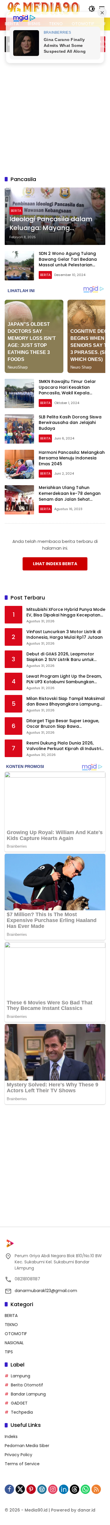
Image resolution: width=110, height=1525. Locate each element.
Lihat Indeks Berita (55, 564)
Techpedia (22, 1412)
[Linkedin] (63, 1489)
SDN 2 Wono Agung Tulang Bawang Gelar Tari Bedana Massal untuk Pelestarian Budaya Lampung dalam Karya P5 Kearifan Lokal (72, 265)
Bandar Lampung (28, 1394)
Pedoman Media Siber (27, 1446)
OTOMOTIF (16, 1334)
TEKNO (11, 1325)
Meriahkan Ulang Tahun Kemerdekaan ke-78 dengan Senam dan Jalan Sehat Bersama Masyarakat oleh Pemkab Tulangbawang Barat (71, 499)
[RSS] (96, 1489)
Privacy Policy (18, 1455)
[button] (91, 8)
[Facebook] (9, 1489)
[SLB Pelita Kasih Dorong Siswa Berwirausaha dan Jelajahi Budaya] (19, 429)
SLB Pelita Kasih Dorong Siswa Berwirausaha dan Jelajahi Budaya (70, 422)
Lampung (20, 1376)
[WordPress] (42, 1489)
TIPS (9, 1352)
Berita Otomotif (27, 1385)
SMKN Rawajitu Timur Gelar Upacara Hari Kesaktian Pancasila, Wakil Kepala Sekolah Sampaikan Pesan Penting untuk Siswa (67, 393)
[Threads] (74, 1489)
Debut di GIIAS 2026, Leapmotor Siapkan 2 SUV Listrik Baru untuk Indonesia (60, 657)
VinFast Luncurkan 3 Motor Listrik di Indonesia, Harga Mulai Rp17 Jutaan (64, 634)
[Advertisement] (55, 113)
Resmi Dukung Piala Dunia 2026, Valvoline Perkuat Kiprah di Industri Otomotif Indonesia (63, 746)
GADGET (19, 1403)
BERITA (16, 210)
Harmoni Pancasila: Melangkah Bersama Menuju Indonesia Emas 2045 (72, 458)
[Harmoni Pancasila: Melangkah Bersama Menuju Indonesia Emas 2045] (19, 464)
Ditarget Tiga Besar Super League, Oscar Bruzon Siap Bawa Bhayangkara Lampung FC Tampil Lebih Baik (62, 724)
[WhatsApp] (85, 1489)
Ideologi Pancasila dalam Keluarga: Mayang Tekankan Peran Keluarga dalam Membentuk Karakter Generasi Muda (52, 224)
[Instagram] (52, 1489)
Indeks (11, 1436)
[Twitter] (20, 1489)
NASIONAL (14, 1343)
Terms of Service (22, 1464)
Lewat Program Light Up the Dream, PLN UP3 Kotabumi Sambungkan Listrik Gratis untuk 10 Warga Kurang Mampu (65, 679)
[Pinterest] (31, 1489)
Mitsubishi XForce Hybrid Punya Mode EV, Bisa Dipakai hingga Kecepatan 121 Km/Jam (65, 612)
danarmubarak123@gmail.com (46, 1291)
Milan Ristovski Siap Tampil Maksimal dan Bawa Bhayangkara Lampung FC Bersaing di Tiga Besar (65, 701)
